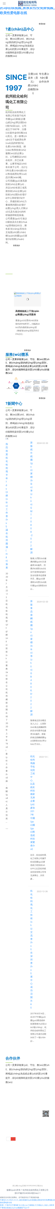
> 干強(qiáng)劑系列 (19, 1112)
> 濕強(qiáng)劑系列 (19, 1135)
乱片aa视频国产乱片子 (20, 1208)
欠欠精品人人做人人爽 (43, 1205)
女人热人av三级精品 (27, 1205)
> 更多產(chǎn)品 (27, 1143)
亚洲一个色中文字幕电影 (9, 1205)
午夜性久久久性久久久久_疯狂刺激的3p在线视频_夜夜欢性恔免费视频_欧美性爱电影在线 (27, 7)
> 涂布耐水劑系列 (27, 1121)
